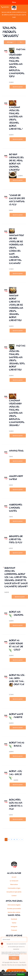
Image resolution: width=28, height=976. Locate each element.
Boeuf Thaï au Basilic (16, 744)
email (22, 953)
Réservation (14, 884)
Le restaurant (14, 881)
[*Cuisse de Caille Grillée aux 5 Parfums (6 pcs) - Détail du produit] (5, 197)
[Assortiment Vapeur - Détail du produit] (5, 478)
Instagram (14, 926)
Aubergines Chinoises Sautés (15, 507)
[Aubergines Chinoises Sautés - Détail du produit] (5, 506)
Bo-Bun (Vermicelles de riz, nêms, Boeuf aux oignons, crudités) (16, 162)
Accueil (14, 877)
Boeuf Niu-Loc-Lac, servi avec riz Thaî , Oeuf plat (17, 680)
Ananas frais (16, 450)
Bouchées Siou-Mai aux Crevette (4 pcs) (15, 804)
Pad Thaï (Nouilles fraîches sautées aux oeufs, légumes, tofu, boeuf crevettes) (17, 357)
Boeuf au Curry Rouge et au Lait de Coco (16, 645)
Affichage (10, 42)
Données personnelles (14, 908)
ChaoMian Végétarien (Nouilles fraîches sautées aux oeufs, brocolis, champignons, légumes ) (16, 413)
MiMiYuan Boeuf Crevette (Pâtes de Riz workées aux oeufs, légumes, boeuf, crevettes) (16, 308)
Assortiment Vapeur (16, 478)
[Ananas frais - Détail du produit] (5, 452)
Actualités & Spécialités (14, 892)
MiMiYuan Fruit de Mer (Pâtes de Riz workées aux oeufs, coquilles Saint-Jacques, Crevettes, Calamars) (16, 249)
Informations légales (14, 905)
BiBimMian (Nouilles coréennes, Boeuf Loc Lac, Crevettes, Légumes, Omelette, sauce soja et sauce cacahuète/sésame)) (16, 577)
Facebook (14, 919)
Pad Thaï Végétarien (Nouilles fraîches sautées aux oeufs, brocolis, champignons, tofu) (17, 63)
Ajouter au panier (18, 86)
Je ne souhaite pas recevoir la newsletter (16, 948)
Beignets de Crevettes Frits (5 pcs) (16, 539)
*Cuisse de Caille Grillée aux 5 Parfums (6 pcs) (17, 200)
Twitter (14, 923)
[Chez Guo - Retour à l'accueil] (14, 8)
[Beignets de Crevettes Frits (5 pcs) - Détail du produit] (5, 538)
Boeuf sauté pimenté (16, 716)
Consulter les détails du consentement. (18, 954)
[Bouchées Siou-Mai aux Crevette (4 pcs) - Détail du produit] (5, 801)
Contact (14, 895)
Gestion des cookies (14, 912)
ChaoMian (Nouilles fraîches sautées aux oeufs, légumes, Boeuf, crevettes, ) (16, 118)
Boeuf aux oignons (16, 613)
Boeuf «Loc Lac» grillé (15, 773)
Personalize (21, 974)
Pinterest (14, 930)
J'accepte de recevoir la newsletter (16, 944)
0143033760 (6, 7)
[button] (3, 971)
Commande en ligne (14, 888)
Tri (20, 42)
